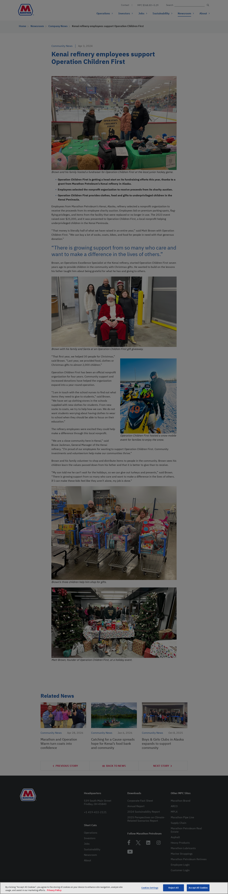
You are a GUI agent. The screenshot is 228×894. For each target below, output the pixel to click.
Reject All (173, 887)
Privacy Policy (54, 890)
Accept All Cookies (198, 887)
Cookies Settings (149, 887)
